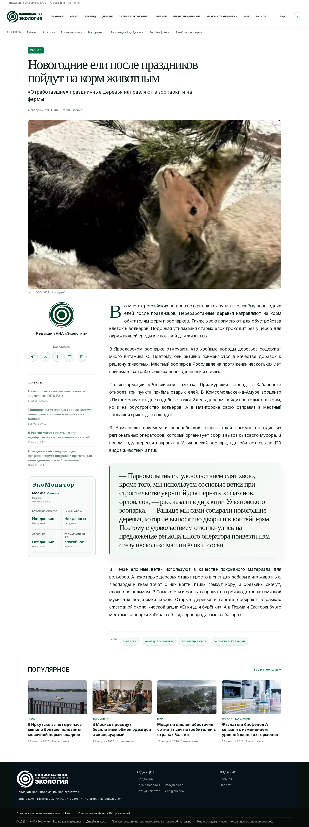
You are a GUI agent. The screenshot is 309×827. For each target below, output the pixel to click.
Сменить (53, 493)
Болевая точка (71, 32)
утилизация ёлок (193, 641)
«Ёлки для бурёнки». (201, 607)
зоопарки (130, 641)
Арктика (49, 32)
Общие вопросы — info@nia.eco (159, 785)
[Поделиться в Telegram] (33, 357)
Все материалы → (267, 669)
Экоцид (90, 16)
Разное (261, 16)
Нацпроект (96, 32)
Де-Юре (107, 16)
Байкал (32, 32)
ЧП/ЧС (74, 16)
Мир (246, 16)
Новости (226, 785)
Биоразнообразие (187, 16)
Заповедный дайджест (127, 32)
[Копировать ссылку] (82, 357)
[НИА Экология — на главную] (24, 17)
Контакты (74, 2)
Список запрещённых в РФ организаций (104, 813)
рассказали (174, 501)
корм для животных (159, 641)
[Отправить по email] (69, 357)
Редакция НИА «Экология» (61, 333)
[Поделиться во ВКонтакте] (45, 357)
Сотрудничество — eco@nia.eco (160, 791)
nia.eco (101, 821)
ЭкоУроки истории (189, 32)
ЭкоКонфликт (159, 32)
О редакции (57, 2)
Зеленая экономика (134, 16)
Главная (57, 16)
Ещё (283, 16)
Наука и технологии (222, 16)
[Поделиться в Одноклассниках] (57, 357)
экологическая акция (229, 641)
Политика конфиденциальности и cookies (43, 813)
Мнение (161, 16)
